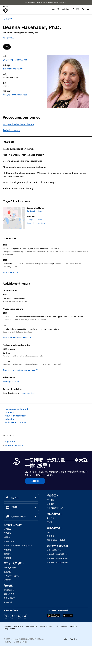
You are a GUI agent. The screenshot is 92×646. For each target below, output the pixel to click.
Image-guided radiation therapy (18, 124)
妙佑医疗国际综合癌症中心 (15, 59)
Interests (8, 142)
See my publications (11, 381)
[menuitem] (7, 46)
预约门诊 (10, 38)
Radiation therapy (11, 130)
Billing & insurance (34, 219)
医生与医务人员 (9, 442)
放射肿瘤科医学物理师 (13, 68)
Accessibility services (36, 223)
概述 (7, 47)
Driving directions (34, 211)
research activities (27, 393)
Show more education (12, 272)
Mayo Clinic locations (16, 201)
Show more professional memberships (19, 370)
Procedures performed (22, 117)
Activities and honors (16, 283)
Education (9, 238)
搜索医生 (9, 19)
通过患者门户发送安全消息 (15, 94)
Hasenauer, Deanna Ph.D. (14, 445)
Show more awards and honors (15, 337)
